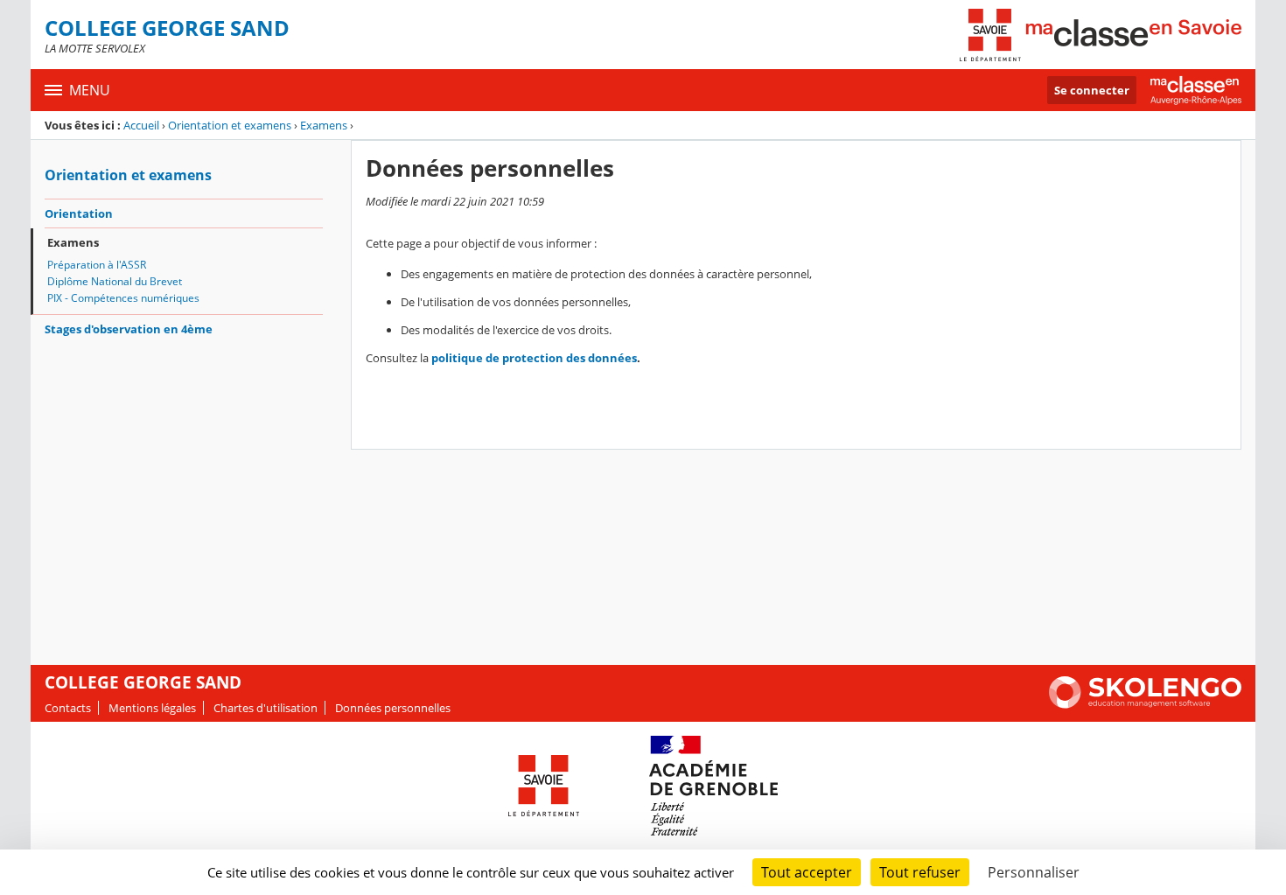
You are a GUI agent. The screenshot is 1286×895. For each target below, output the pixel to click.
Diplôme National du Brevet (114, 281)
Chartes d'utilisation (265, 708)
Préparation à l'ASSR (96, 264)
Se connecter (1091, 90)
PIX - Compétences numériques (123, 297)
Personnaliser (1034, 872)
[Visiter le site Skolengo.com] (1145, 704)
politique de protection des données (534, 358)
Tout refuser (920, 872)
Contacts (68, 708)
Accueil (141, 125)
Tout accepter (806, 872)
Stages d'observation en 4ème (129, 329)
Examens (323, 125)
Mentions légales (152, 708)
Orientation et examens (229, 125)
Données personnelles (393, 708)
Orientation (79, 213)
